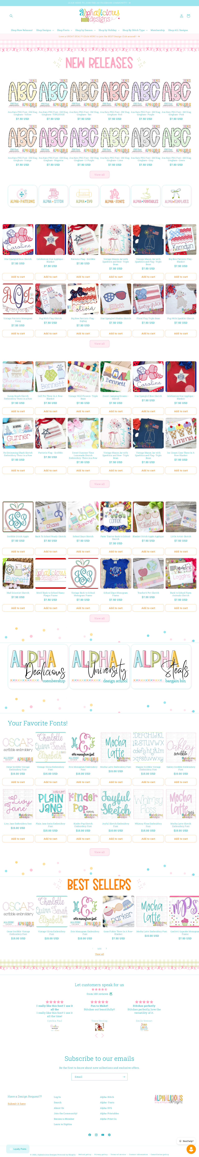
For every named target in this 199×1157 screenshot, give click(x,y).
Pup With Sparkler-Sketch (180, 318)
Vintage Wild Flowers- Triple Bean (83, 397)
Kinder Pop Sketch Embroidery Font (83, 824)
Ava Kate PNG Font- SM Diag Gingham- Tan (84, 113)
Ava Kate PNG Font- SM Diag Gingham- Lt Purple (84, 159)
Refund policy (85, 1154)
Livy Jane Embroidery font (18, 823)
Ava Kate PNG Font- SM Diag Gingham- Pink (176, 113)
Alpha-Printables (144, 211)
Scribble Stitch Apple (18, 536)
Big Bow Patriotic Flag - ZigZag (83, 319)
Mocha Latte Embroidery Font (115, 767)
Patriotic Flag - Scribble (83, 259)
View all (99, 174)
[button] (11, 16)
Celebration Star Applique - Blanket (50, 260)
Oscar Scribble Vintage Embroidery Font (18, 768)
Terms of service (118, 1154)
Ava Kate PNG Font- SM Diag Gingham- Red (115, 113)
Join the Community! (65, 1113)
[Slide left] (92, 948)
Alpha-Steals (159, 693)
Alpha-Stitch (51, 211)
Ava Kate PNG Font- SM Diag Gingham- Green (176, 159)
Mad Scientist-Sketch (18, 593)
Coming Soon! (97, 693)
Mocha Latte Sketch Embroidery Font (181, 824)
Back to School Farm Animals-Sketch (180, 594)
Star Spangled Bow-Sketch (18, 259)
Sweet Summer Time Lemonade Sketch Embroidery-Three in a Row (83, 455)
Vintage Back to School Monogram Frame (83, 594)
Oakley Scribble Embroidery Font (181, 768)
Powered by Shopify (66, 1154)
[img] (99, 989)
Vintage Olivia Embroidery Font (50, 768)
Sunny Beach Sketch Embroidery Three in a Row (18, 397)
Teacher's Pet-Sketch (148, 593)
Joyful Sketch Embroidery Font (115, 824)
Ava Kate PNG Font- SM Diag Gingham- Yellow (22, 113)
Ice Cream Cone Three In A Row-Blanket (180, 454)
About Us (59, 1107)
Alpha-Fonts (113, 211)
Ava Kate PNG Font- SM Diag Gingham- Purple (145, 113)
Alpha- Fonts (107, 1102)
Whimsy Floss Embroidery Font (148, 824)
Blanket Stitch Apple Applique (148, 536)
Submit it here (16, 1103)
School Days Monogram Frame (116, 594)
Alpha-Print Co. (108, 1118)
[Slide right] (106, 948)
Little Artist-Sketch (181, 536)
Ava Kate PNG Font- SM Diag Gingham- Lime (115, 159)
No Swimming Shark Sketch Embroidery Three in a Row (17, 454)
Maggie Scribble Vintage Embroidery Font (148, 768)
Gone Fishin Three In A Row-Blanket (118, 932)
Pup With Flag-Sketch (50, 318)
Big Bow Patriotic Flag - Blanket (181, 260)
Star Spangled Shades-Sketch (116, 318)
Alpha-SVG (82, 211)
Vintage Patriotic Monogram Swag (17, 319)
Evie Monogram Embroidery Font (83, 768)
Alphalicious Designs (47, 1154)
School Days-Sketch (83, 536)
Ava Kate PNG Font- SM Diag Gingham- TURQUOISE (53, 113)
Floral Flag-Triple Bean (148, 318)
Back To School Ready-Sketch (50, 536)
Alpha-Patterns (20, 211)
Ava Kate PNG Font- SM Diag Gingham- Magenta (53, 159)
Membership (36, 693)
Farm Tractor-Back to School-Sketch (116, 537)
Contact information (138, 1154)
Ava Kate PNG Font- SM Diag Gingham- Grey (145, 159)
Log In (57, 1096)
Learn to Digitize (63, 1124)
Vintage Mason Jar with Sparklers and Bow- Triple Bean (116, 262)
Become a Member (64, 1118)
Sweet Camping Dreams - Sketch (116, 397)
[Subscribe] (123, 1076)
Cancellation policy (160, 1154)
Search (58, 1102)
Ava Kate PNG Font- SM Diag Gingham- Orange (22, 159)
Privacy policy (101, 1154)
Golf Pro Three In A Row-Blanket (50, 397)
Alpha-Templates (174, 211)
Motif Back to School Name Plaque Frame (51, 594)
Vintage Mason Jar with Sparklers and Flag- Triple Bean (148, 262)
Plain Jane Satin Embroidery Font (50, 824)
